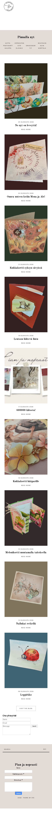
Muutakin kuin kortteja (42, 45)
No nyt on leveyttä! (26, 125)
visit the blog (26, 708)
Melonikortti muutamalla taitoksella (25, 552)
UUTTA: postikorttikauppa (8, 45)
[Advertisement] (26, 756)
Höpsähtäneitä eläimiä (19, 45)
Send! (34, 726)
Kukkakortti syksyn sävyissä (26, 268)
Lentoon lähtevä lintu (26, 339)
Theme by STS (28, 798)
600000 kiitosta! (26, 410)
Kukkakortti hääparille (26, 481)
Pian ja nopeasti (26, 764)
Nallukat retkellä (26, 624)
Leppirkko (26, 695)
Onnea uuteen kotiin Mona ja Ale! (26, 197)
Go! (44, 749)
